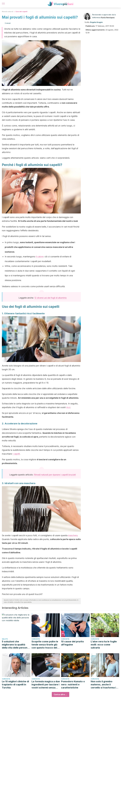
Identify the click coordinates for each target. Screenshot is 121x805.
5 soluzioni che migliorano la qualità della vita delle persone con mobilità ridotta (15, 644)
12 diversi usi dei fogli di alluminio (50, 298)
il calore (39, 256)
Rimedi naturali (7, 11)
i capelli (16, 454)
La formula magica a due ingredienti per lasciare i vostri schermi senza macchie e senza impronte (46, 684)
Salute (5, 639)
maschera (73, 535)
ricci (68, 407)
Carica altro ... (60, 694)
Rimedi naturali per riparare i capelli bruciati (55, 474)
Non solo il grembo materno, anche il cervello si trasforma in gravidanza (104, 684)
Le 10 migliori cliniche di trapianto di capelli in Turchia (15, 684)
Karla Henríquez (108, 17)
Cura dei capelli (21, 11)
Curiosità (36, 639)
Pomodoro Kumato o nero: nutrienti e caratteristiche (73, 684)
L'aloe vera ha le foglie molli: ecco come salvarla (104, 644)
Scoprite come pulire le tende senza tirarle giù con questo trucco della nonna (45, 644)
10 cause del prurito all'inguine (72, 643)
